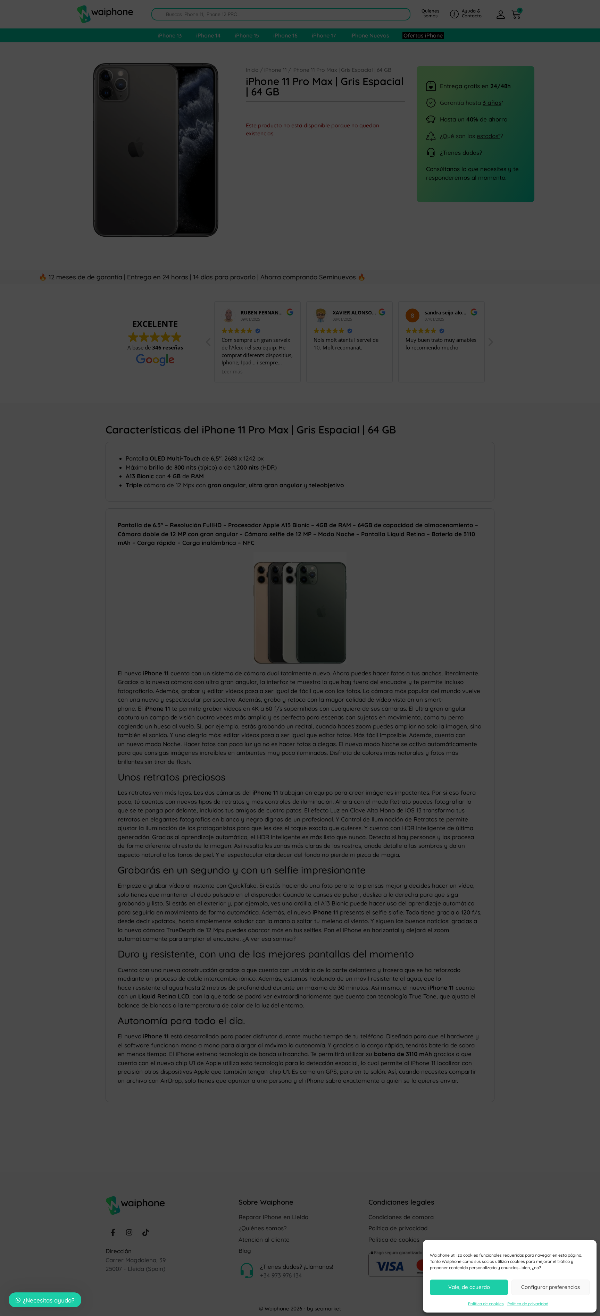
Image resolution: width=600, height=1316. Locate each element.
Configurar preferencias (550, 1287)
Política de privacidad (527, 1303)
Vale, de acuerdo (469, 1287)
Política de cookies (486, 1303)
